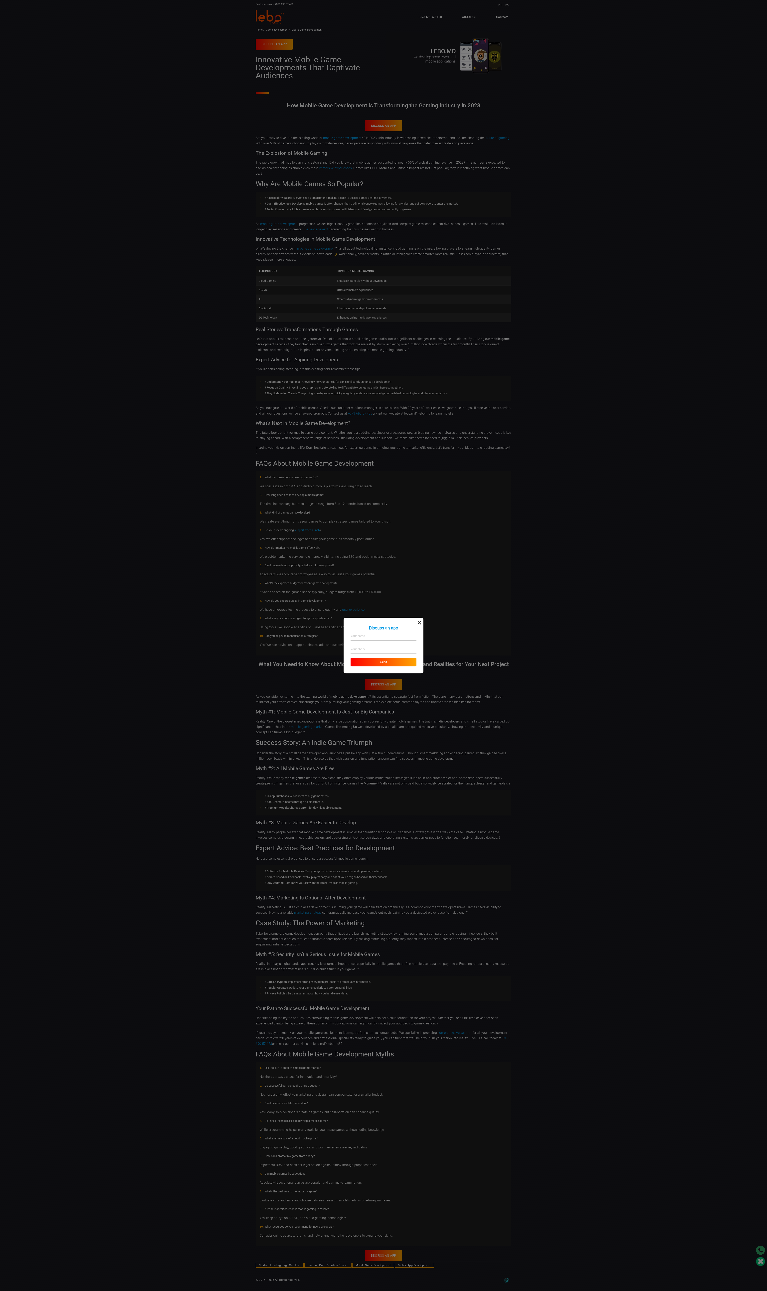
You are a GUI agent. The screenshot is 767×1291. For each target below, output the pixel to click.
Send (383, 662)
